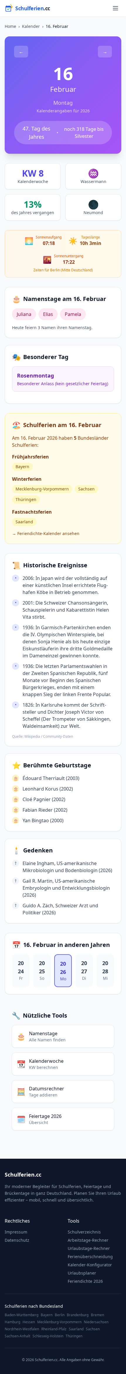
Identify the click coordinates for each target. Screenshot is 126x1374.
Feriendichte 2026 (85, 1281)
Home (10, 26)
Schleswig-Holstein (48, 1336)
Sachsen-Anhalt (17, 1336)
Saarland (24, 521)
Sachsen (86, 489)
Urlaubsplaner (82, 1273)
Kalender (31, 26)
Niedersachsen (96, 1322)
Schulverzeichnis (84, 1232)
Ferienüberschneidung (90, 1256)
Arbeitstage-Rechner (88, 1240)
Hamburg (12, 1322)
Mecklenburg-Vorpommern (42, 489)
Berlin (59, 1315)
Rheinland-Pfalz (54, 1329)
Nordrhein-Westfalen (22, 1329)
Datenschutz (17, 1240)
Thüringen (26, 499)
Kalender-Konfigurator (90, 1265)
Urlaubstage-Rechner (89, 1248)
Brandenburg (77, 1315)
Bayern (22, 466)
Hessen (29, 1322)
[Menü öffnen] (115, 8)
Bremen (97, 1315)
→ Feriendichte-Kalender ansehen (45, 533)
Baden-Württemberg (21, 1315)
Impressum (16, 1232)
